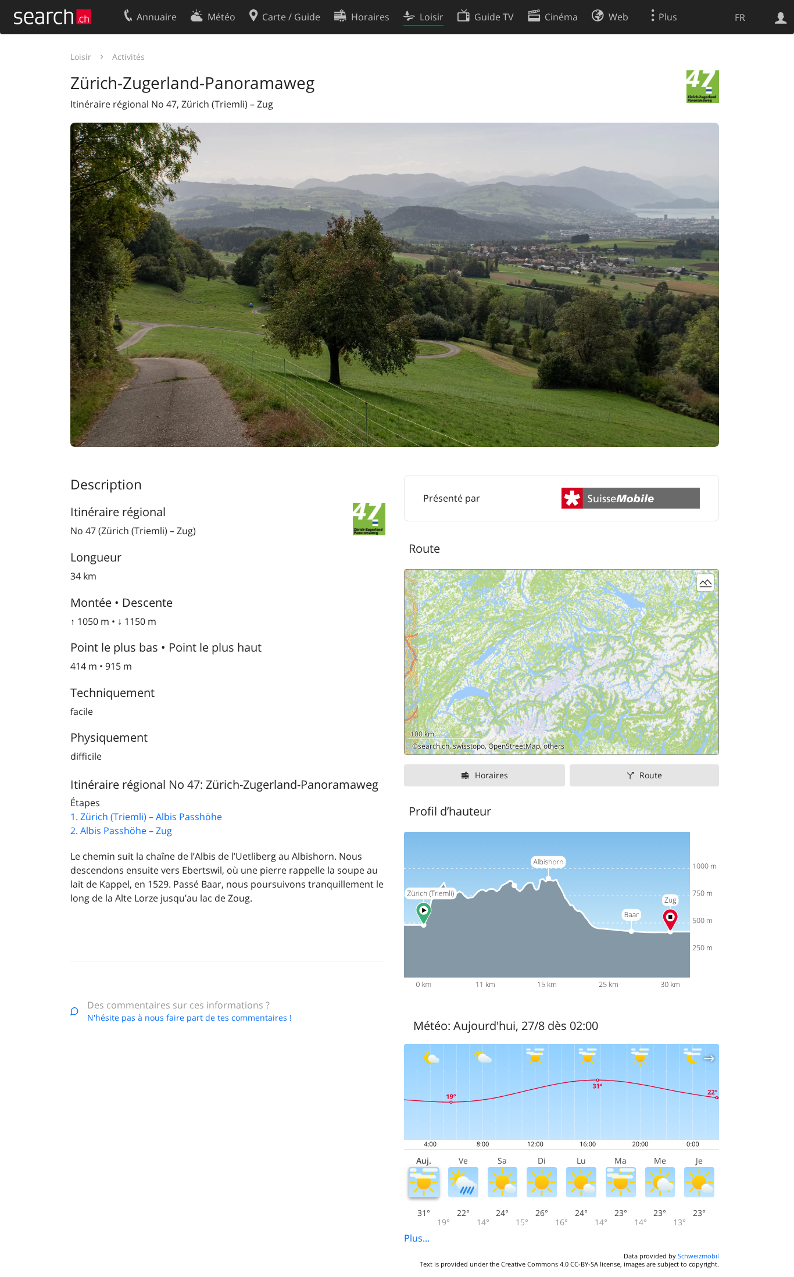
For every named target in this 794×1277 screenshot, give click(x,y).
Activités (128, 56)
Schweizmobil (698, 1255)
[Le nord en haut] (705, 741)
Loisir (80, 56)
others (553, 746)
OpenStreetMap (514, 746)
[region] (561, 662)
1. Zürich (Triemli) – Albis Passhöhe (146, 816)
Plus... (417, 1238)
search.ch (433, 746)
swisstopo (469, 746)
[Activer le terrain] (705, 582)
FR (740, 17)
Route (650, 775)
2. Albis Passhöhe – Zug (121, 830)
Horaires (491, 775)
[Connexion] (781, 17)
